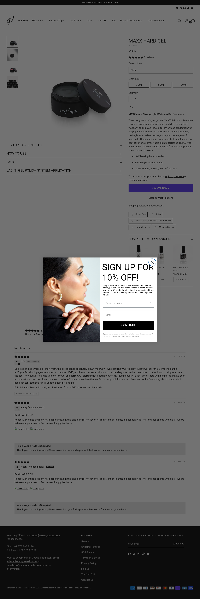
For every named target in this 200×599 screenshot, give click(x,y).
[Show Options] (151, 303)
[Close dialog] (152, 262)
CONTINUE (128, 325)
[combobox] (128, 303)
